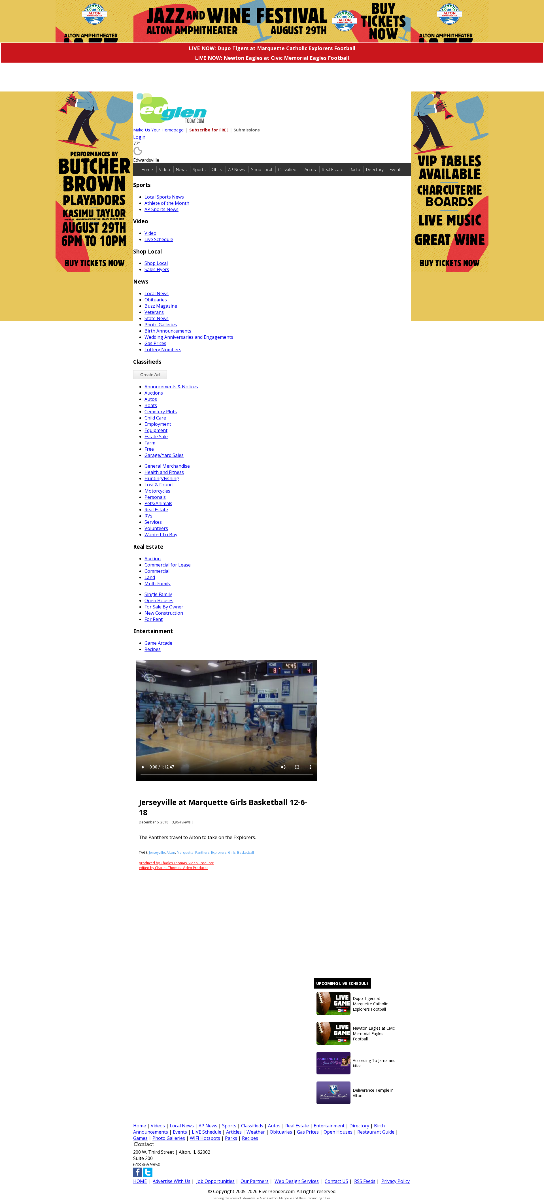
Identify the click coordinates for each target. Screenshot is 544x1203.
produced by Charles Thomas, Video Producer (176, 863)
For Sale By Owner (163, 607)
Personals (155, 497)
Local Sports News (164, 197)
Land (149, 577)
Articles (234, 1132)
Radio (354, 169)
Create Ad (150, 374)
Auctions (153, 393)
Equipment (155, 430)
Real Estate (332, 169)
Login (139, 137)
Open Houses (158, 600)
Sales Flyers (156, 269)
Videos (158, 1126)
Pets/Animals (158, 503)
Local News (156, 293)
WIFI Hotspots (205, 1138)
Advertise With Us (171, 1181)
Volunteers (156, 528)
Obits (217, 169)
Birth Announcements (167, 331)
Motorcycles (157, 491)
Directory (375, 169)
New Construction (163, 613)
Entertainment (329, 1126)
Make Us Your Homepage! (158, 130)
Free (149, 449)
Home (147, 169)
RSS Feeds (364, 1181)
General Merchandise (167, 466)
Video (164, 169)
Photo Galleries (160, 324)
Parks (231, 1138)
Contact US (336, 1181)
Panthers (202, 852)
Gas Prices (155, 343)
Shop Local (261, 169)
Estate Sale (156, 436)
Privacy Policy (395, 1181)
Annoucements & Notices (171, 387)
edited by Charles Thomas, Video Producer (173, 867)
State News (156, 318)
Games (140, 1138)
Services (153, 522)
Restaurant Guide (375, 1132)
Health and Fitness (164, 472)
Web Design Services (297, 1181)
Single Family (158, 594)
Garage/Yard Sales (164, 455)
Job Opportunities (215, 1181)
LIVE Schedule (206, 1132)
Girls (231, 852)
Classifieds (288, 169)
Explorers (218, 852)
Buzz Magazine (160, 306)
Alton (171, 852)
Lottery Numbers (162, 349)
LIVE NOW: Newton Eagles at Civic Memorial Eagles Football (272, 57)
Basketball (245, 852)
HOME (140, 1181)
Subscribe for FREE (209, 130)
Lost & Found (158, 485)
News (181, 169)
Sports (199, 169)
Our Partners (255, 1181)
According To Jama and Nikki (374, 1063)
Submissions (246, 130)
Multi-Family (157, 583)
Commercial (156, 571)
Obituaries (155, 300)
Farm (149, 443)
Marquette (185, 852)
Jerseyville (157, 852)
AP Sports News (161, 209)
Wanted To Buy (160, 534)
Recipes (152, 649)
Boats (150, 405)
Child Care (155, 418)
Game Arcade (158, 643)
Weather (255, 1132)
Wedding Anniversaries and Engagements (188, 337)
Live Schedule (158, 239)
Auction (152, 558)
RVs (148, 516)
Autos (310, 169)
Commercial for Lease (167, 565)
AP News (236, 169)
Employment (157, 424)
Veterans (154, 312)
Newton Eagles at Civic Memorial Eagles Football (374, 1033)
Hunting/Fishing (161, 478)
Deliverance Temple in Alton (373, 1092)
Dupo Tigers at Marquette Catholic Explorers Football (370, 1004)
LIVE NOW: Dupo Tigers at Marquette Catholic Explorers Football (272, 48)
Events (396, 169)
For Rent (153, 619)
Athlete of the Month (166, 203)
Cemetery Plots (160, 411)
